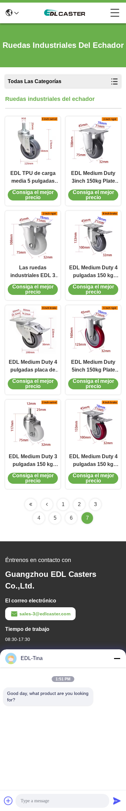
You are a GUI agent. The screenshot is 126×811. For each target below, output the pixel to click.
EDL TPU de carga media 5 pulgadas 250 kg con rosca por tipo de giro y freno (33, 177)
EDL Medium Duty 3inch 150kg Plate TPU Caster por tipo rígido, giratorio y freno (93, 177)
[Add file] (8, 801)
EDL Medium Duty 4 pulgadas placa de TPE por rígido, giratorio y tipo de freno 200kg (33, 366)
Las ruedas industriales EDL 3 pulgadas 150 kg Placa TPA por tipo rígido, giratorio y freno (33, 272)
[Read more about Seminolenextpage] (31, 504)
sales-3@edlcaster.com (44, 613)
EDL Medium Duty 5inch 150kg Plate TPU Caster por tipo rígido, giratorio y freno (93, 366)
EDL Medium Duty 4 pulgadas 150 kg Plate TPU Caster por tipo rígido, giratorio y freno (93, 272)
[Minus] (117, 658)
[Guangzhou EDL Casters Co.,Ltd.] (64, 13)
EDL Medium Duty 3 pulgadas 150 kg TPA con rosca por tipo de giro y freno (33, 461)
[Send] (117, 801)
